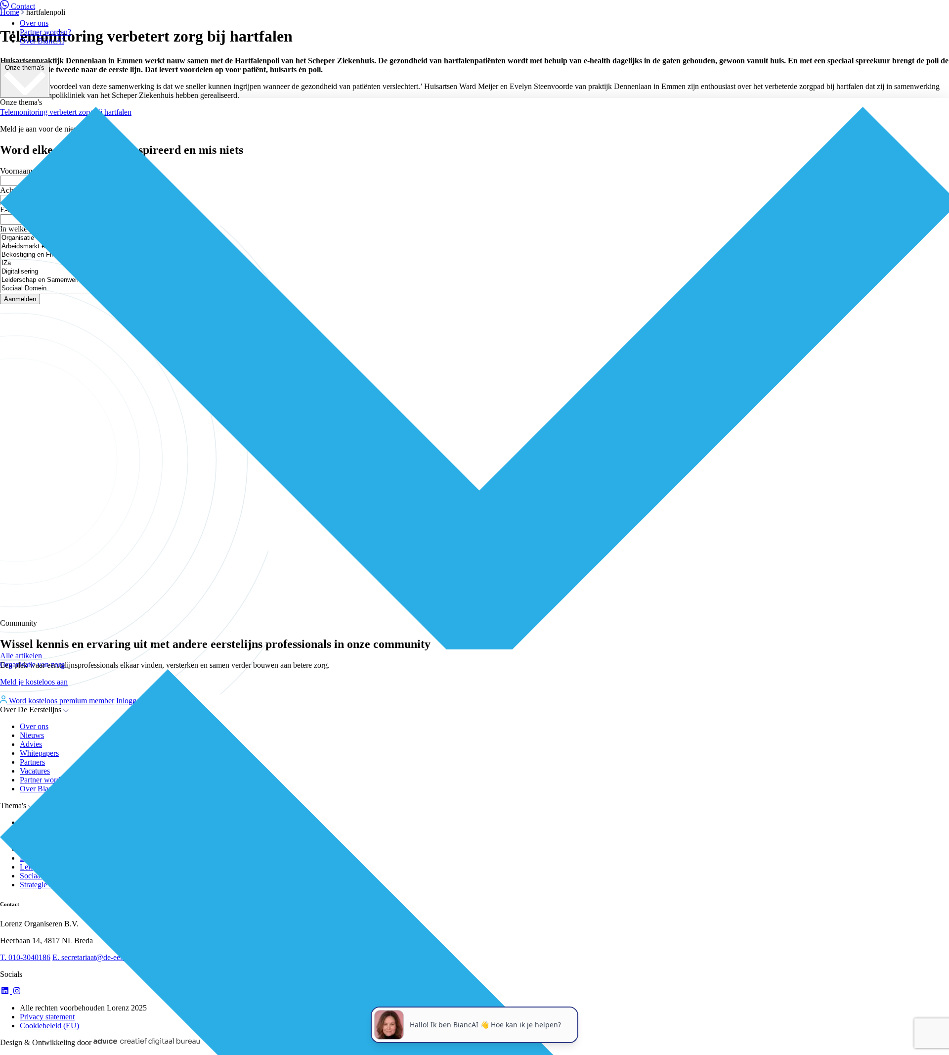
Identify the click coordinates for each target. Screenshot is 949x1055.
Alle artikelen (21, 655)
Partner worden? (45, 32)
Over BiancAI (42, 41)
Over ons (34, 23)
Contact (23, 6)
